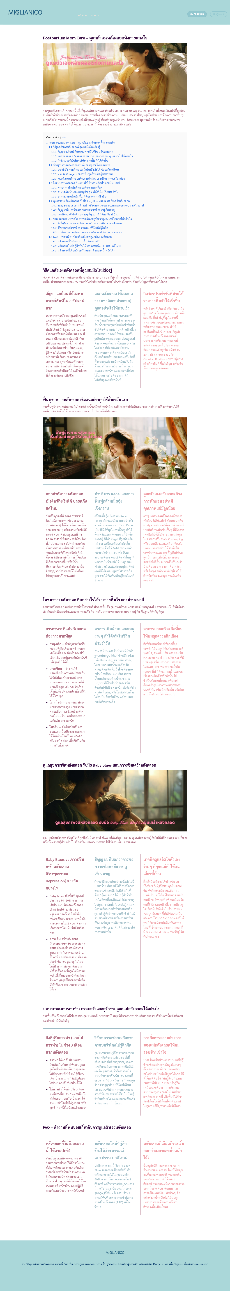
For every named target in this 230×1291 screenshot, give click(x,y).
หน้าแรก (83, 15)
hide (64, 137)
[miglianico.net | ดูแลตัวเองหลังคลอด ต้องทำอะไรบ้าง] (38, 12)
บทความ (95, 15)
